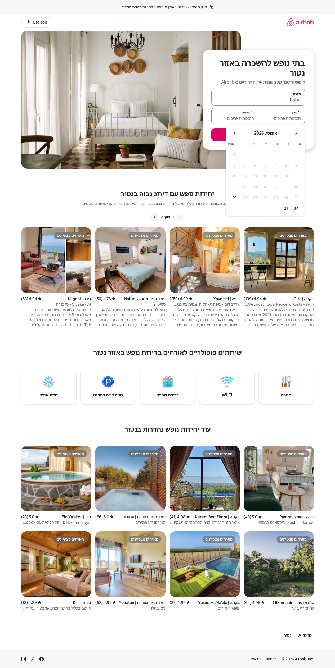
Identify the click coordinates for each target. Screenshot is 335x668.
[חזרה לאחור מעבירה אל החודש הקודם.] (295, 133)
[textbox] (282, 118)
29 (234, 197)
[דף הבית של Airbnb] (300, 22)
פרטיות (271, 659)
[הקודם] (180, 217)
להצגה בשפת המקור (137, 6)
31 (286, 208)
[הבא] (154, 217)
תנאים (256, 659)
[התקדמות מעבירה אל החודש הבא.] (234, 133)
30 (296, 208)
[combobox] (258, 100)
